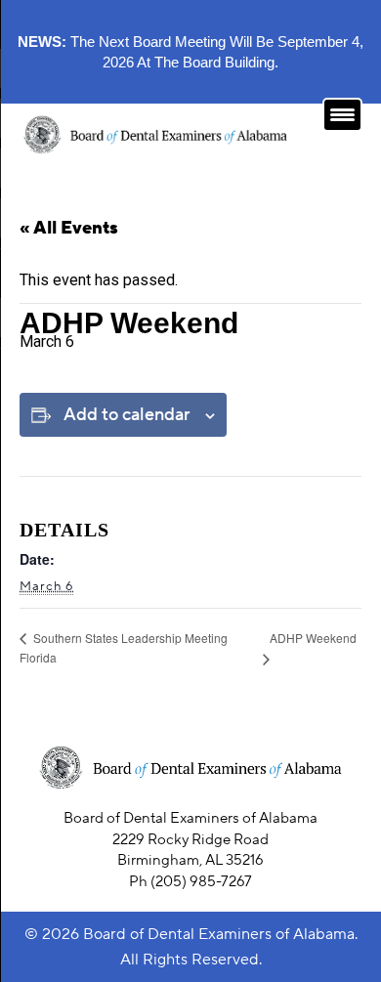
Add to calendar (127, 415)
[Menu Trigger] (342, 115)
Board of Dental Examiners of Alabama (219, 934)
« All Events (69, 228)
